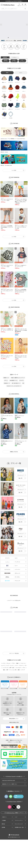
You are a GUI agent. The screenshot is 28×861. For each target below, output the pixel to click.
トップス (3, 663)
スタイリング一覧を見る (14, 653)
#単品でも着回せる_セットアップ (17, 377)
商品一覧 (20, 478)
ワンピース (23, 663)
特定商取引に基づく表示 (19, 827)
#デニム (6, 380)
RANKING (11, 47)
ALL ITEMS (17, 47)
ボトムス (8, 663)
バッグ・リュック (9, 665)
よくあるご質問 (17, 742)
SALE (24, 47)
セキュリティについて (19, 823)
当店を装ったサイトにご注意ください (9, 784)
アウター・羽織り (15, 663)
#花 (23, 383)
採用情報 (3, 827)
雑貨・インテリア (21, 669)
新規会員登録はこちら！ (14, 718)
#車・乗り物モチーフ (16, 383)
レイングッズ (5, 667)
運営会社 (3, 823)
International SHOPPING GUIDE (8, 780)
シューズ (2, 665)
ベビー (25, 665)
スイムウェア (18, 667)
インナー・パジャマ (19, 665)
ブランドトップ (20, 475)
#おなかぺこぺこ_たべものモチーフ (14, 386)
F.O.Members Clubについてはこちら (14, 694)
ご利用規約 (4, 820)
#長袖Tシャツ (6, 377)
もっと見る (14, 170)
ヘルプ (16, 817)
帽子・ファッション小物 (11, 669)
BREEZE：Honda (4, 152)
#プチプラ (22, 380)
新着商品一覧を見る (14, 451)
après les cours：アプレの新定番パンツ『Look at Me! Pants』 (13, 138)
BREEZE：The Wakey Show (6, 165)
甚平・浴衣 (12, 667)
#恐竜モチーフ (7, 383)
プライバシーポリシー (19, 820)
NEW (4, 47)
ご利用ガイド (10, 742)
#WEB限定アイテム (13, 380)
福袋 (4, 669)
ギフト (24, 667)
